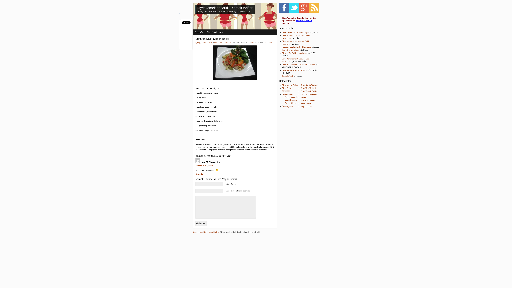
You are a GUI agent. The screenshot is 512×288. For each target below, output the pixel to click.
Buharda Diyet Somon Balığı (212, 38)
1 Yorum (251, 42)
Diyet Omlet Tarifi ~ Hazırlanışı (295, 32)
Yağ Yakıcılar (306, 106)
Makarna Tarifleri (308, 100)
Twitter (198, 43)
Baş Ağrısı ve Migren (290, 50)
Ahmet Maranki (291, 97)
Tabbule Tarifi (287, 76)
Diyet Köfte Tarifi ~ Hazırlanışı (294, 53)
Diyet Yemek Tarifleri (204, 42)
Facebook (268, 42)
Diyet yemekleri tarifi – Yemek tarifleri (225, 8)
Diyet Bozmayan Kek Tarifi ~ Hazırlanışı (298, 64)
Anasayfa (199, 32)
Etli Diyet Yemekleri (222, 42)
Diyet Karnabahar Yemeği (293, 70)
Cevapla (199, 174)
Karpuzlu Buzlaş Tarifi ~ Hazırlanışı (296, 47)
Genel (303, 97)
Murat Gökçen (291, 100)
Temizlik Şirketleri (304, 21)
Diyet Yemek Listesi (215, 32)
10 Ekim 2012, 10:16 (204, 166)
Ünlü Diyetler (287, 106)
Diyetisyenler (287, 94)
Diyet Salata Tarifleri (309, 85)
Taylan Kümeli (290, 103)
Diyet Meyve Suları (290, 85)
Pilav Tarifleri (306, 103)
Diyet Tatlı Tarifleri (308, 88)
